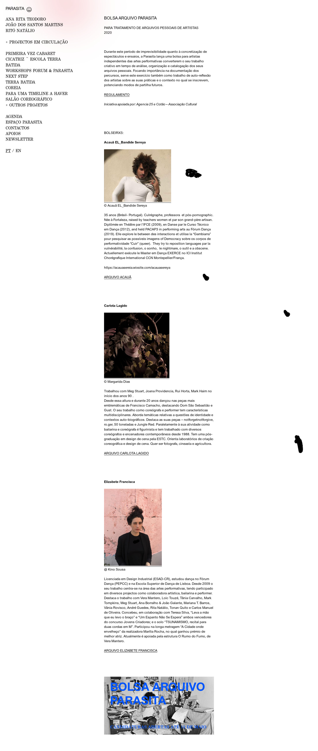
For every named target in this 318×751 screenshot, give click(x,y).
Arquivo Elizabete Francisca (130, 650)
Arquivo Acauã (117, 277)
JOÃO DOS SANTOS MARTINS (34, 24)
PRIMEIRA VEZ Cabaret (30, 53)
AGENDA (14, 116)
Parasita (15, 8)
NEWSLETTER (19, 139)
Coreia (13, 87)
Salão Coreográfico (29, 99)
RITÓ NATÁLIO (20, 30)
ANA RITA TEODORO (26, 19)
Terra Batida (20, 82)
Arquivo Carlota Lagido (126, 453)
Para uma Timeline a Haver (37, 93)
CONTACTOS (17, 127)
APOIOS (13, 133)
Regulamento (117, 94)
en (18, 150)
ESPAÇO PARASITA (24, 122)
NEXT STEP (17, 76)
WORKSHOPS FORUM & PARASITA (39, 70)
